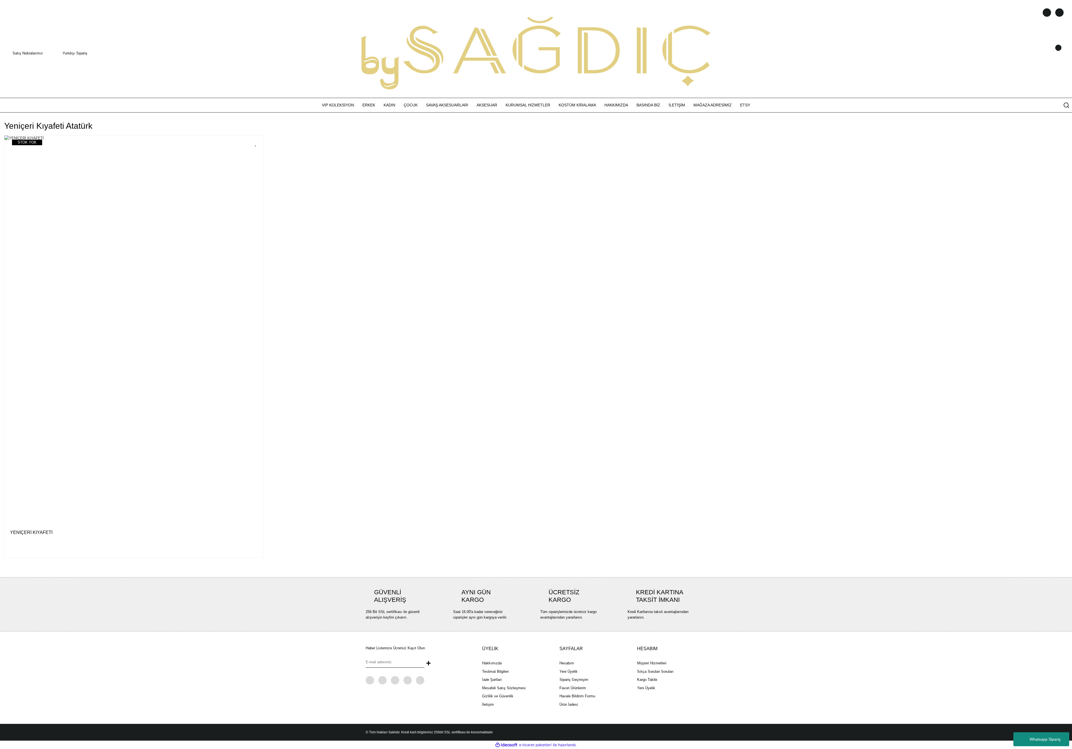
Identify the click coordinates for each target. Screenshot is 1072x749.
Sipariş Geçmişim (573, 680)
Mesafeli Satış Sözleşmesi (504, 688)
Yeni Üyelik (568, 671)
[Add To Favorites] (256, 143)
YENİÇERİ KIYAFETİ (31, 532)
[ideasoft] (506, 745)
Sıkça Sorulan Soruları (655, 671)
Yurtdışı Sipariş (75, 53)
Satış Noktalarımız (28, 53)
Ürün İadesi (568, 704)
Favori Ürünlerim (572, 688)
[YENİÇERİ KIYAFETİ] (134, 329)
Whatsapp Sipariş (1045, 739)
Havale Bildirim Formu (577, 696)
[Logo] (536, 53)
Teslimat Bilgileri (495, 671)
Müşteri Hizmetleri (651, 663)
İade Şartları (492, 680)
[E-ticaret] (535, 745)
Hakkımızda (492, 663)
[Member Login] (1051, 53)
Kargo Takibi (647, 680)
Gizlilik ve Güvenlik (497, 696)
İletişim (488, 704)
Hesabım (566, 663)
